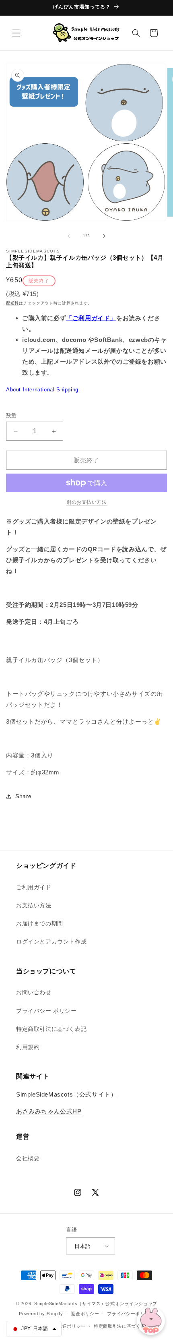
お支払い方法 (33, 905)
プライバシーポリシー (130, 1313)
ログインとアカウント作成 (51, 941)
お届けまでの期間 (39, 923)
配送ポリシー (72, 1326)
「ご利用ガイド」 (91, 318)
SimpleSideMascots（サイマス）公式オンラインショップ (95, 1303)
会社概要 (27, 1158)
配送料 (12, 303)
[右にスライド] (104, 236)
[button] (16, 33)
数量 (11, 415)
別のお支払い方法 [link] (86, 502)
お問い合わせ (33, 992)
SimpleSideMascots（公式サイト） (66, 1094)
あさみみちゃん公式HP (49, 1111)
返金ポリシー (85, 1313)
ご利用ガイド (33, 887)
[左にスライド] (69, 236)
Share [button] (23, 796)
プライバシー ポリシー (46, 1011)
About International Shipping (42, 390)
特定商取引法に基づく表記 (51, 1029)
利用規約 (27, 1047)
